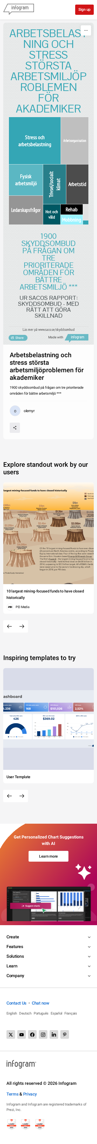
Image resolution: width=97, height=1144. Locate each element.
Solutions (15, 956)
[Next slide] (22, 626)
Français (70, 1013)
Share (19, 338)
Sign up (84, 9)
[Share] (15, 428)
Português (41, 1013)
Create (12, 936)
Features (14, 946)
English (11, 1013)
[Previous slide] (9, 626)
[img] (35, 140)
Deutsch (25, 1013)
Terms (12, 1094)
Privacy (30, 1094)
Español (56, 1013)
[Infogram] (18, 10)
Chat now (40, 1003)
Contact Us (16, 1003)
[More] (86, 30)
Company (15, 975)
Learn (12, 965)
